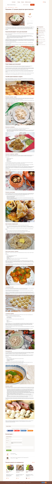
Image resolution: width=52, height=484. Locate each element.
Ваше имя (7, 438)
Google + (17, 430)
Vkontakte (23, 430)
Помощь (30, 482)
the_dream (8, 455)
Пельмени (16, 7)
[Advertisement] (41, 14)
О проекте (20, 482)
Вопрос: (7, 442)
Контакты (27, 482)
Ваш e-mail (7, 440)
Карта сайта (24, 482)
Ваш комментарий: (8, 446)
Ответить (16, 454)
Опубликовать (9, 450)
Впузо (6, 7)
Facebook (10, 430)
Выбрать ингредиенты (26, 4)
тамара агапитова (7, 459)
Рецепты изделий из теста (11, 7)
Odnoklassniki (30, 430)
